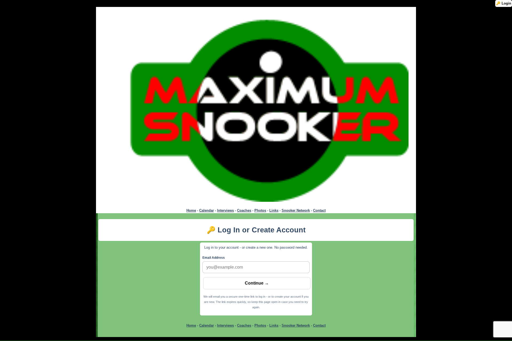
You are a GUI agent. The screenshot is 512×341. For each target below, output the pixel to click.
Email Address (213, 258)
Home (191, 210)
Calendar (206, 210)
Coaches (244, 210)
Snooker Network (296, 210)
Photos (260, 210)
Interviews (225, 210)
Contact (319, 210)
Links (273, 210)
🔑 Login (503, 3)
